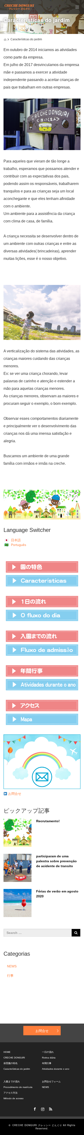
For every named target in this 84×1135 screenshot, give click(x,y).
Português (18, 545)
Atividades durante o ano (55, 1069)
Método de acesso (14, 1098)
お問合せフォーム (51, 1081)
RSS (49, 1108)
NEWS (12, 966)
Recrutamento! (48, 821)
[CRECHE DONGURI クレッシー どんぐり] (19, 7)
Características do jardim (17, 1069)
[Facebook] (34, 1108)
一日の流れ (48, 1052)
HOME (7, 1052)
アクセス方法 (11, 1092)
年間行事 (46, 1063)
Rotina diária (49, 1057)
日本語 (16, 540)
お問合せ (14, 794)
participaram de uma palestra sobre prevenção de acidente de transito (56, 861)
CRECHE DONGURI (14, 1057)
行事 (10, 975)
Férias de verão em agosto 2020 (57, 893)
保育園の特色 (11, 1063)
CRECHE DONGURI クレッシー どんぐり (37, 1125)
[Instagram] (42, 1108)
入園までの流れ (12, 1081)
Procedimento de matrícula (18, 1087)
